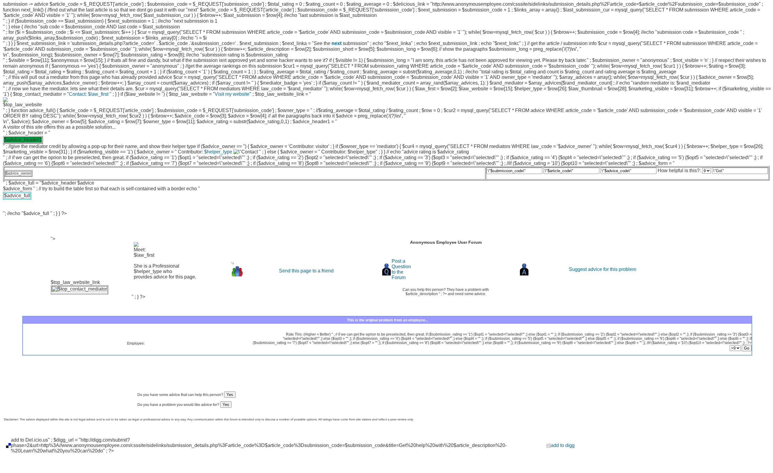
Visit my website (232, 94)
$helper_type (218, 151)
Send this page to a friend (306, 270)
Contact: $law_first (89, 94)
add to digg (563, 445)
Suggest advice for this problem (602, 269)
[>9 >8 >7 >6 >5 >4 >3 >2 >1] (741, 348)
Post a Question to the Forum (401, 269)
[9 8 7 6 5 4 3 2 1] (735, 170)
